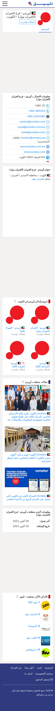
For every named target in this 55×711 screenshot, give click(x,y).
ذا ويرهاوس (33, 649)
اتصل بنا (28, 673)
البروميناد (34, 625)
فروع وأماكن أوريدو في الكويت (32, 301)
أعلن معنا (29, 667)
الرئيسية (45, 29)
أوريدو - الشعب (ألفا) (17, 365)
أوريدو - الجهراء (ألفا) (15, 329)
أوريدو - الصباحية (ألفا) (43, 365)
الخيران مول (38, 178)
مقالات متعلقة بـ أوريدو (36, 382)
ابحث (39, 667)
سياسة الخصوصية (44, 673)
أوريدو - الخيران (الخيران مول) (40, 329)
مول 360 (34, 602)
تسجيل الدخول (42, 679)
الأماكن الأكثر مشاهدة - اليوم (33, 596)
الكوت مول (33, 637)
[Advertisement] (27, 62)
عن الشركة (16, 667)
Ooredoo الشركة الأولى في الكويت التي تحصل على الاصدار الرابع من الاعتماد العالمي (28, 497)
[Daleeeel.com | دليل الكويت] (40, 3)
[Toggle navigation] (5, 3)
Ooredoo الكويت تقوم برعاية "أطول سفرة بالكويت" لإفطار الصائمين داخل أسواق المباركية (28, 457)
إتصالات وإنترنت (27, 22)
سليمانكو (40, 694)
